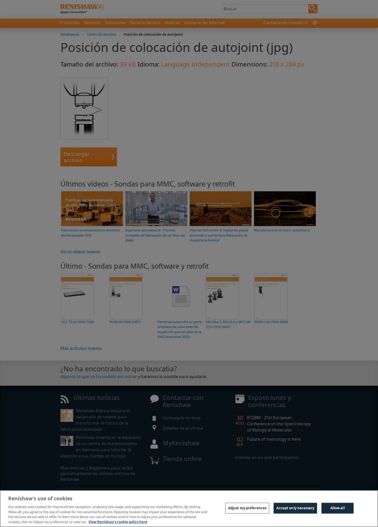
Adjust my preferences (247, 508)
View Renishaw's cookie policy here (117, 521)
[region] (189, 508)
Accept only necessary (295, 508)
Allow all (337, 508)
